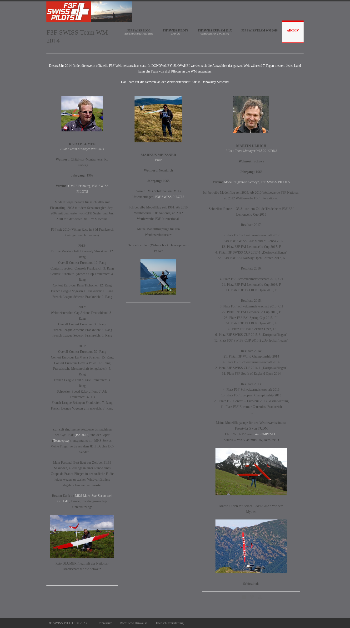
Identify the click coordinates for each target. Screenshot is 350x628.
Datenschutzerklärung (169, 623)
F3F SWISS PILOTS (175, 30)
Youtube (260, 597)
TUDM (263, 428)
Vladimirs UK (252, 440)
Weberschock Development (169, 245)
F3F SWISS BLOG (138, 30)
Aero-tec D (271, 440)
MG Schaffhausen (160, 191)
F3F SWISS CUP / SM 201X (215, 30)
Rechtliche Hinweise (133, 623)
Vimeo (252, 597)
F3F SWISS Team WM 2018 (259, 30)
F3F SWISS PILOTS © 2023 (66, 623)
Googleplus (244, 597)
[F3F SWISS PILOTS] (89, 11)
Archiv (293, 30)
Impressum (105, 623)
